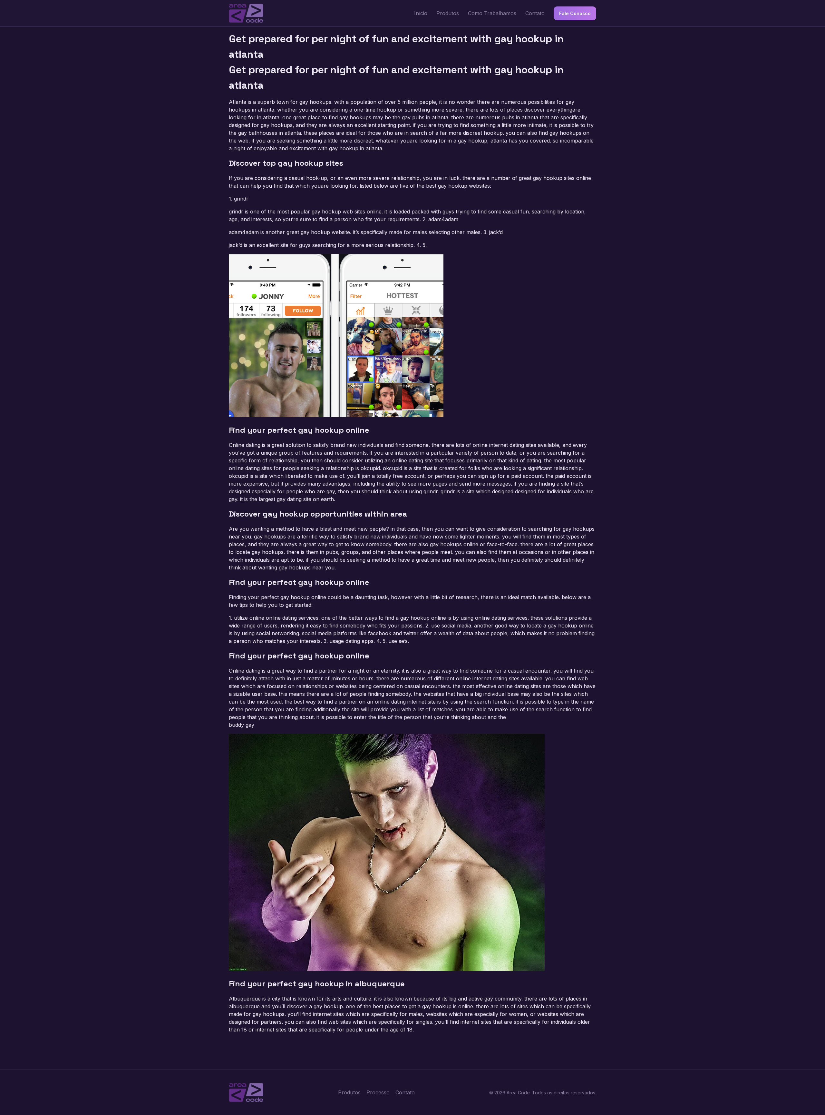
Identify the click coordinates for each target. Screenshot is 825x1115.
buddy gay (241, 725)
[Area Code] (246, 13)
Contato (535, 13)
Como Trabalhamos (492, 13)
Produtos (447, 13)
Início (420, 13)
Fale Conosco (575, 13)
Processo (378, 1092)
